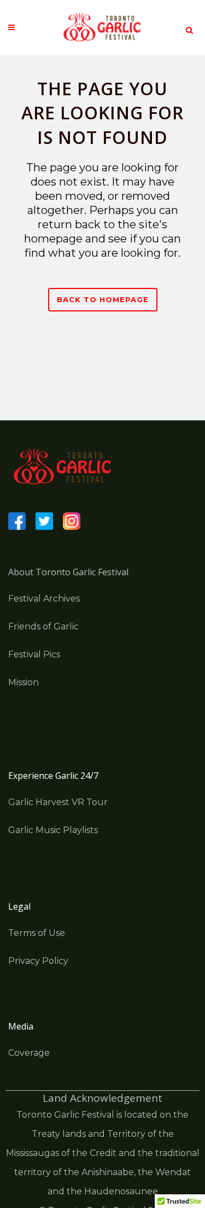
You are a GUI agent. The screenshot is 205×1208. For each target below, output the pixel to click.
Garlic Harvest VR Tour (58, 802)
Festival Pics (34, 654)
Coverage (29, 1053)
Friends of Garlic (43, 626)
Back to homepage (103, 299)
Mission (23, 682)
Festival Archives (44, 598)
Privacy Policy (38, 961)
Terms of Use (36, 933)
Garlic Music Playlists (53, 830)
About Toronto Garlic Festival (68, 572)
